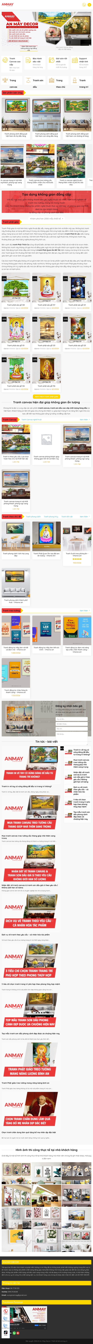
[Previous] (2, 120)
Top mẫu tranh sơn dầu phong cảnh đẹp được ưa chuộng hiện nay (31, 1033)
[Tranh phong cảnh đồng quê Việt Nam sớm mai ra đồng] (16, 114)
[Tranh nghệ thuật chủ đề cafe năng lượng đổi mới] (77, 161)
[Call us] (14, 1333)
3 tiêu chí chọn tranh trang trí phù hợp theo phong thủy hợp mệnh (31, 984)
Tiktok (5, 1335)
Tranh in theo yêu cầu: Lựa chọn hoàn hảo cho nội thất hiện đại (16, 458)
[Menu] (89, 5)
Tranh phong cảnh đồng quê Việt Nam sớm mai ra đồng (16, 135)
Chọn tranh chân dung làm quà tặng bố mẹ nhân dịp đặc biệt (29, 1132)
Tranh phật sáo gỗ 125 (77, 345)
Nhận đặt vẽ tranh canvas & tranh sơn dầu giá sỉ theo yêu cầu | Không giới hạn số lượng (30, 886)
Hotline (6, 1314)
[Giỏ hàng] (84, 5)
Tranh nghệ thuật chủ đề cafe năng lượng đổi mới (77, 181)
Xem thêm (84, 419)
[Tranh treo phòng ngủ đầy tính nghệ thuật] (46, 161)
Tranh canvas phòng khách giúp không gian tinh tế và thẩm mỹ (46, 458)
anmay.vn (63, 1341)
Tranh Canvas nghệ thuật (31, 419)
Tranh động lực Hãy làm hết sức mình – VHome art (46, 648)
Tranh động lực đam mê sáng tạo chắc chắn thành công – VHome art (77, 649)
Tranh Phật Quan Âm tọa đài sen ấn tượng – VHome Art (46, 554)
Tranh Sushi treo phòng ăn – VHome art (77, 554)
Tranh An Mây (5, 1321)
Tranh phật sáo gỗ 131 (15, 345)
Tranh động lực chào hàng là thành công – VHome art (15, 691)
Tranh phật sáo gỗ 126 (16, 386)
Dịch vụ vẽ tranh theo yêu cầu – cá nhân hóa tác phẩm (26, 935)
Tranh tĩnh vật (66, 517)
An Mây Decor (5, 1328)
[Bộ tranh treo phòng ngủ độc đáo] (16, 161)
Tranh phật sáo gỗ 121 (77, 305)
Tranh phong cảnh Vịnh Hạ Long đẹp (16, 554)
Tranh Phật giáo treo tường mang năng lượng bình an (25, 1083)
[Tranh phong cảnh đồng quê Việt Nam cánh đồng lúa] (77, 114)
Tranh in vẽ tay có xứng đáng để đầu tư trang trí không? (27, 786)
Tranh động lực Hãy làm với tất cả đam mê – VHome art (16, 648)
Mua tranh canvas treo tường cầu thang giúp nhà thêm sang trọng (28, 837)
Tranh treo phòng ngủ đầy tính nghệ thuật (46, 181)
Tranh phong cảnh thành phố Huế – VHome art (15, 601)
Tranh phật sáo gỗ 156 (46, 386)
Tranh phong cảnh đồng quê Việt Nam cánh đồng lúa (77, 135)
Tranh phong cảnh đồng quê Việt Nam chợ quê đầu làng (46, 135)
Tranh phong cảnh (33, 517)
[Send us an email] (10, 1333)
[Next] (91, 120)
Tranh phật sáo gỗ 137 (46, 305)
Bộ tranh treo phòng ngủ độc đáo (15, 181)
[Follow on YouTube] (18, 1333)
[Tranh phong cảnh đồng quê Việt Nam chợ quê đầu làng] (46, 114)
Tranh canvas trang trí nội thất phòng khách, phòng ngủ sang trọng (77, 459)
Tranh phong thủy (51, 517)
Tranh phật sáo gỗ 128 (16, 305)
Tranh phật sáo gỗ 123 (46, 345)
